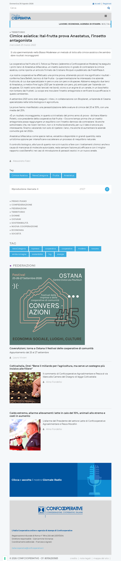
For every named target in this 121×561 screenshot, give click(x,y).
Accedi (97, 4)
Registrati (107, 4)
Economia (67, 24)
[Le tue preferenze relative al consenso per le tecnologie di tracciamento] (4, 558)
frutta (56, 175)
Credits (73, 558)
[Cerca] (108, 8)
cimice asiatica (20, 175)
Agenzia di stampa (84, 24)
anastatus (69, 175)
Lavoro (56, 24)
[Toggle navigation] (105, 16)
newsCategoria (40, 175)
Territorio (18, 32)
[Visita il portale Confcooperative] (60, 512)
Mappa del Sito (101, 558)
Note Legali (85, 558)
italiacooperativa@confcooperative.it (28, 548)
